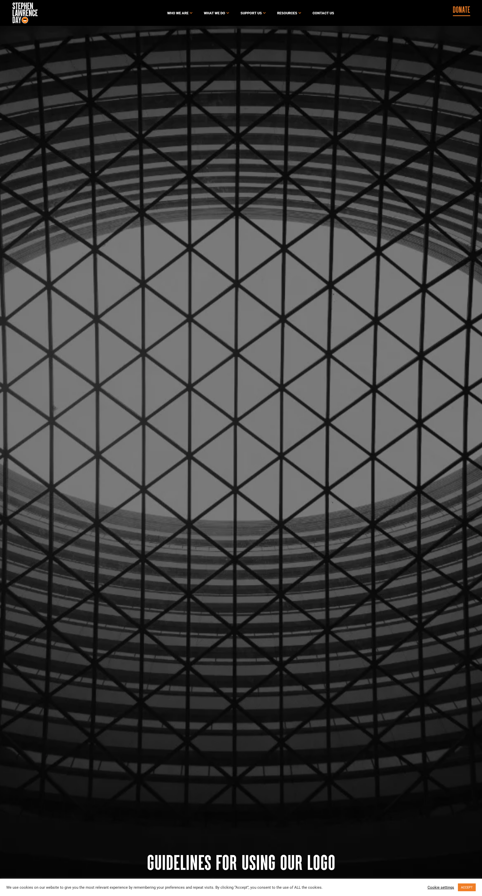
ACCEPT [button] (467, 887)
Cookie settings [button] (441, 887)
